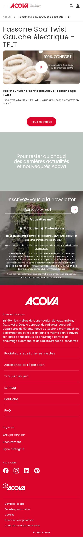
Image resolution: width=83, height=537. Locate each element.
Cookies (9, 514)
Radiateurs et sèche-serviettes (29, 353)
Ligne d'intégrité (13, 449)
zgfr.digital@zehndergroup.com (45, 262)
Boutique (11, 399)
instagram (16, 470)
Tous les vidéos (41, 122)
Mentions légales (15, 503)
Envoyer (74, 210)
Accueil (7, 16)
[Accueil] (25, 5)
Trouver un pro (16, 376)
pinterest (37, 470)
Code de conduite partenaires (22, 525)
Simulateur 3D (14, 486)
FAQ (7, 410)
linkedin (27, 470)
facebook (6, 470)
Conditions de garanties (19, 520)
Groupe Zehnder (14, 435)
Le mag (10, 387)
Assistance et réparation (24, 365)
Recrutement (12, 442)
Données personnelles (17, 509)
